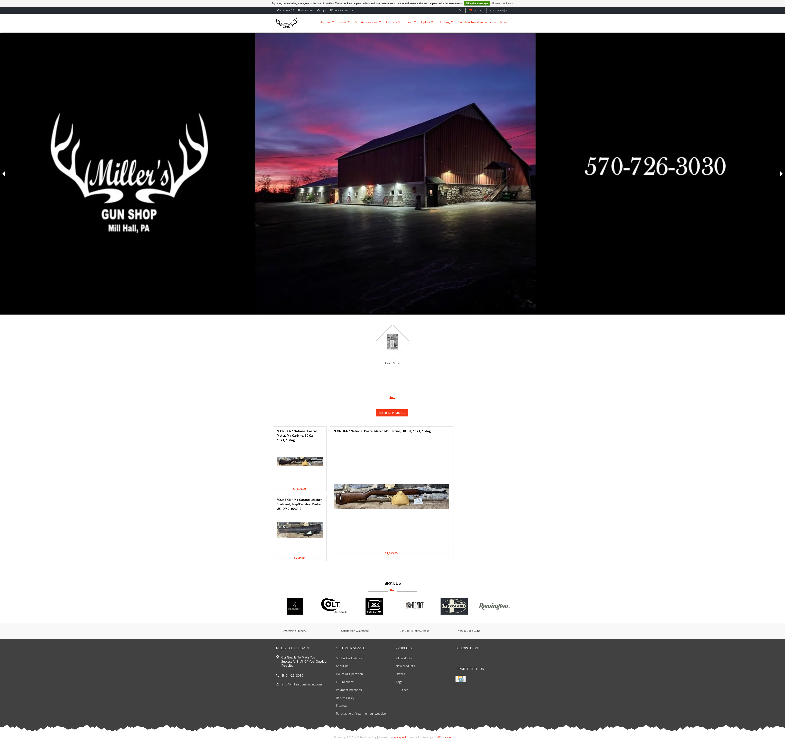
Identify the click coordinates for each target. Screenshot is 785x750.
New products (405, 665)
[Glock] (374, 606)
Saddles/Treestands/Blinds (477, 22)
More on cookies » (502, 3)
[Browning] (295, 606)
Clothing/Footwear (399, 22)
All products (404, 658)
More (503, 22)
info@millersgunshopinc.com (302, 684)
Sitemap (341, 705)
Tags (399, 681)
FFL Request (345, 681)
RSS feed (402, 689)
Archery (325, 22)
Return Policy (345, 697)
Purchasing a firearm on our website (361, 713)
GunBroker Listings (349, 658)
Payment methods (349, 689)
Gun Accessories (366, 22)
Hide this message (477, 3)
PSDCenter (444, 737)
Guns (342, 22)
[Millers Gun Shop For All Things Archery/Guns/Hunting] (286, 22)
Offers (400, 673)
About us (342, 665)
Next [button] (781, 174)
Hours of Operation (349, 673)
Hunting (444, 22)
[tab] (392, 413)
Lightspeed (399, 737)
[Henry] (414, 606)
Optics (425, 22)
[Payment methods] (460, 679)
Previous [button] (4, 174)
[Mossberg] (454, 606)
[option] (392, 174)
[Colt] (334, 606)
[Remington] (494, 606)
